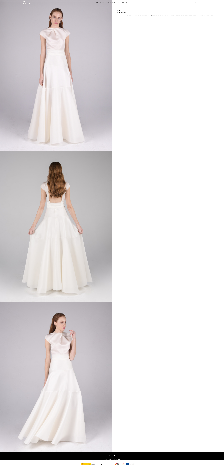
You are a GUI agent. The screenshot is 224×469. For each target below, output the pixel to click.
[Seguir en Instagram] (110, 455)
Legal (110, 459)
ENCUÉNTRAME (124, 2)
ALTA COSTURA (103, 2)
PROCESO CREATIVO (112, 2)
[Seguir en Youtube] (114, 455)
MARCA (118, 2)
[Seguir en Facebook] (112, 455)
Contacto (105, 459)
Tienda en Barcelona (116, 459)
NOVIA (97, 2)
